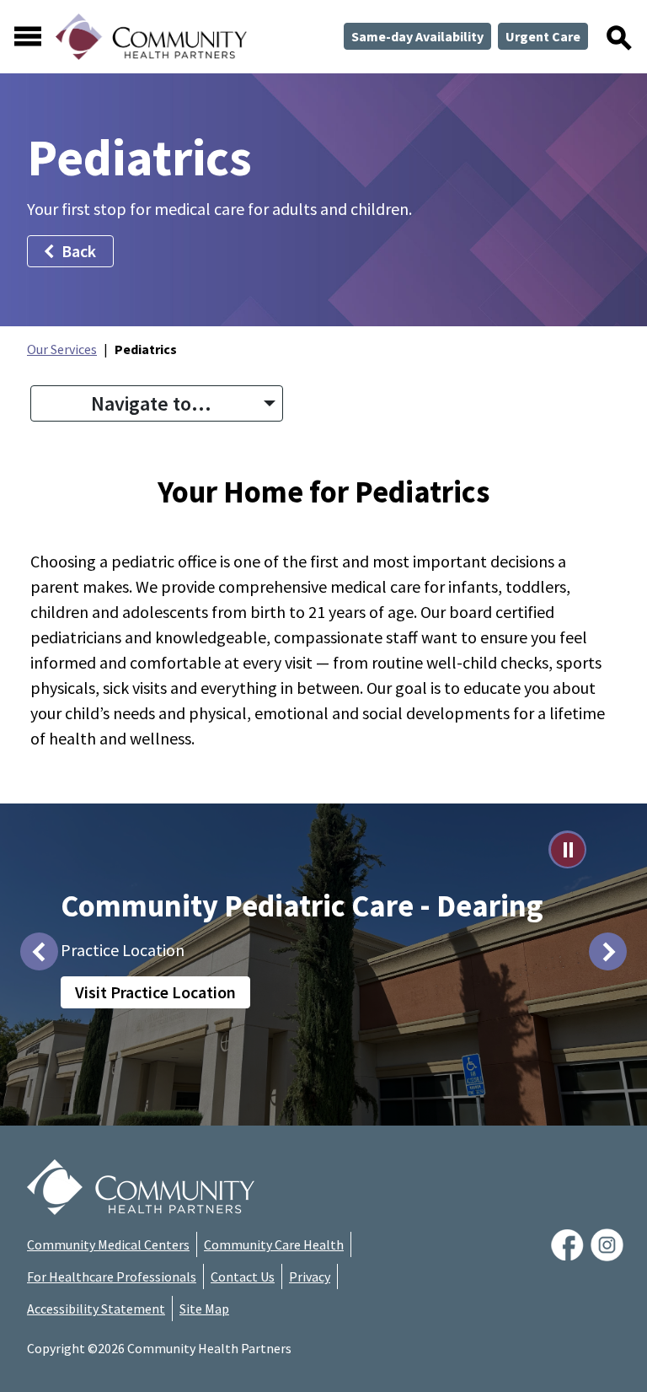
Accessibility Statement (96, 1308)
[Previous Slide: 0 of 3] (39, 951)
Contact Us (243, 1276)
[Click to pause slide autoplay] (567, 849)
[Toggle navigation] (28, 36)
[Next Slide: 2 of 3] (608, 951)
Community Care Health (274, 1244)
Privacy (309, 1276)
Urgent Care (542, 36)
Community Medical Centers (108, 1244)
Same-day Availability (417, 36)
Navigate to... (151, 403)
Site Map (204, 1308)
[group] (323, 951)
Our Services (62, 349)
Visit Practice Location (155, 991)
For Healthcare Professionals (111, 1276)
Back (78, 250)
